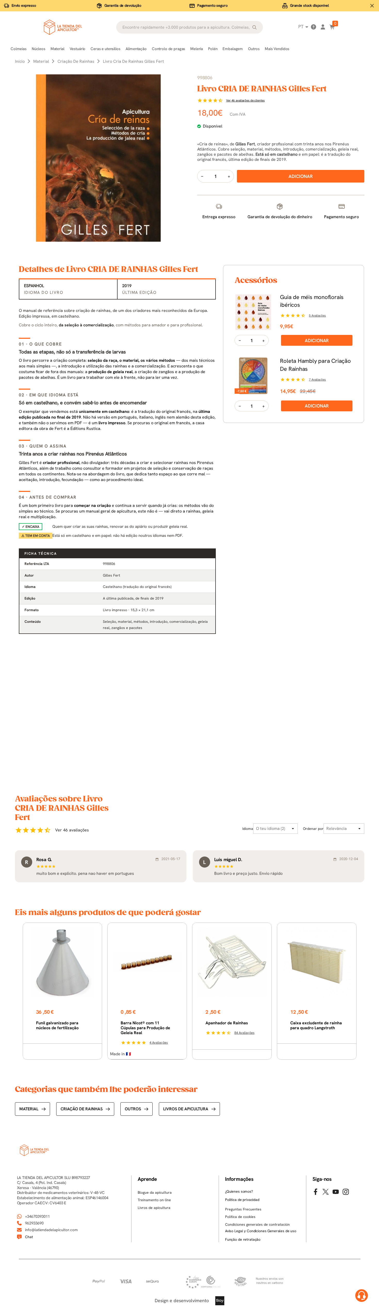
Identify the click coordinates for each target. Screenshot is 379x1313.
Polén (212, 48)
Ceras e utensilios (105, 48)
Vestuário (78, 48)
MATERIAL (28, 1109)
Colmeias (19, 48)
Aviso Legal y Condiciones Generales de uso (260, 1231)
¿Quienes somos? (239, 1191)
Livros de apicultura (185, 1109)
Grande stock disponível (309, 5)
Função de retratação (242, 1239)
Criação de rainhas (82, 1109)
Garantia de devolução (122, 5)
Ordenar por (313, 828)
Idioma (247, 828)
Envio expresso (24, 5)
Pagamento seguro (212, 5)
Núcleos (38, 48)
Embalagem (233, 48)
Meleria (196, 48)
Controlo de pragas (168, 48)
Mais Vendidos (277, 48)
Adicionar (317, 340)
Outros (254, 48)
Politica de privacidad (242, 1199)
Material (57, 48)
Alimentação (136, 48)
